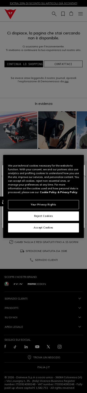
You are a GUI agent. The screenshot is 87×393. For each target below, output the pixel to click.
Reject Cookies (43, 216)
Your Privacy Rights (43, 204)
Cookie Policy (48, 192)
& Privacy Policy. (68, 192)
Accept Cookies (43, 227)
